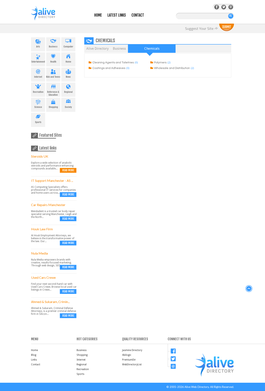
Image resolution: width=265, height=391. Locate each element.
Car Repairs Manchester (48, 205)
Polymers (160, 62)
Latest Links (116, 15)
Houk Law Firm (42, 229)
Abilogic (126, 355)
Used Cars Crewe (43, 277)
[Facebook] (216, 7)
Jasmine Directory (132, 350)
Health (53, 61)
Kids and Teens (53, 76)
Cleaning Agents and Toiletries (113, 62)
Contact (137, 15)
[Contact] (230, 7)
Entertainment (38, 61)
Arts (38, 46)
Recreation (38, 92)
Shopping (53, 107)
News (68, 76)
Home (98, 15)
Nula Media (39, 253)
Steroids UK (39, 156)
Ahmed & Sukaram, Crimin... (50, 302)
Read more (68, 170)
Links (34, 359)
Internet (38, 76)
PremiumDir (129, 359)
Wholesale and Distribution (172, 68)
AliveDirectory (47, 16)
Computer (68, 46)
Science (38, 107)
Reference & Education (53, 93)
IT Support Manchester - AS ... (52, 180)
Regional (68, 92)
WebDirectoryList (132, 364)
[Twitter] (223, 7)
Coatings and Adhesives (108, 68)
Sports (38, 122)
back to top (249, 288)
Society (68, 107)
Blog (33, 355)
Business (53, 46)
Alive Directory (97, 49)
